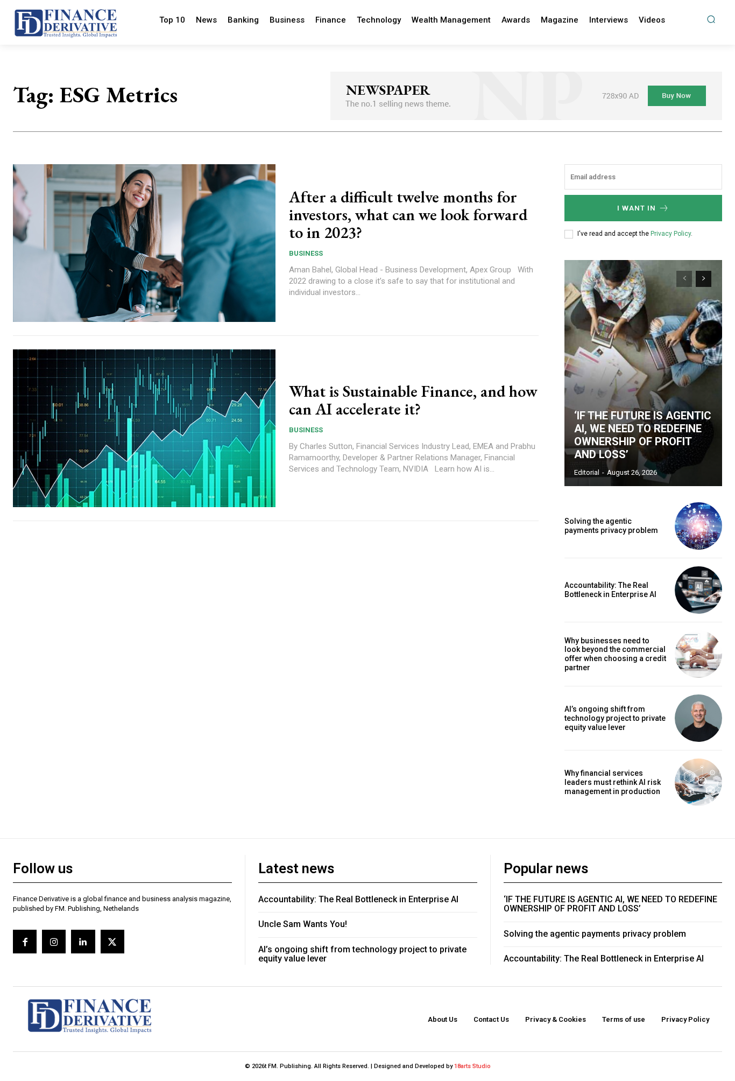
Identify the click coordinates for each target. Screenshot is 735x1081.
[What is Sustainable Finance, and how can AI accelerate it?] (144, 428)
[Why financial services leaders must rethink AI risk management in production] (698, 782)
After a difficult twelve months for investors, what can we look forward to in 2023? (408, 214)
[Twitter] (112, 941)
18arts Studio (472, 1066)
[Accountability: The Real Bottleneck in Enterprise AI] (698, 590)
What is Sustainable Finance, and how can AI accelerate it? (413, 400)
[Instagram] (54, 941)
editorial (586, 472)
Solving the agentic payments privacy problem (611, 526)
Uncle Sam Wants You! (302, 924)
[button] (711, 19)
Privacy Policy (671, 233)
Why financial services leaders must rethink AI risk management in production (612, 782)
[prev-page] (684, 279)
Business (306, 253)
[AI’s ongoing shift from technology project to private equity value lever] (698, 718)
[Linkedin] (83, 941)
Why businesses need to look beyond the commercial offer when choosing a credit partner (615, 654)
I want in (636, 208)
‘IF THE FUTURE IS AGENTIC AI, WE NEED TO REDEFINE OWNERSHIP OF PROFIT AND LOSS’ (642, 435)
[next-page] (703, 279)
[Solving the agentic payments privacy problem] (698, 526)
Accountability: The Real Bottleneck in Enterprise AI (610, 590)
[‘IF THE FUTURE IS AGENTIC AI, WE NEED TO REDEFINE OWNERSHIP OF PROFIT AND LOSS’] (643, 373)
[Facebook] (25, 941)
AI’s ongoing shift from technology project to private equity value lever (615, 718)
